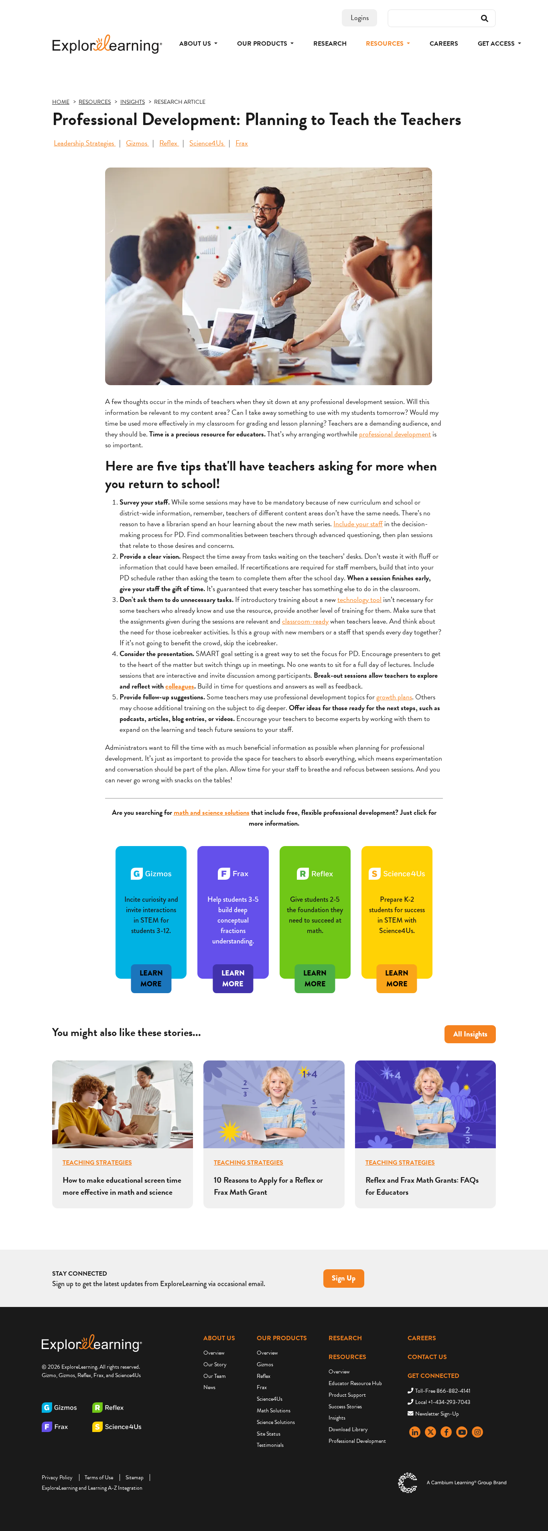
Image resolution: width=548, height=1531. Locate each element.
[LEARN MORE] (397, 955)
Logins (360, 17)
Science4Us (207, 142)
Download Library (348, 1429)
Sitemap (135, 1477)
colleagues (179, 686)
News (209, 1387)
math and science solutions (212, 812)
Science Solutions (276, 1422)
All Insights (470, 1034)
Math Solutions (273, 1410)
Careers (444, 43)
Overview (213, 1353)
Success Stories (345, 1406)
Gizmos (137, 142)
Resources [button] (385, 43)
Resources (347, 1357)
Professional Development (357, 1441)
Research (330, 43)
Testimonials (270, 1445)
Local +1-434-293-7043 (442, 1402)
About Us (219, 1338)
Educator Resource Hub (355, 1383)
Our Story (215, 1364)
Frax (241, 142)
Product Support (347, 1395)
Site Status (268, 1434)
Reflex (169, 142)
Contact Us (427, 1357)
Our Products (282, 1338)
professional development (395, 433)
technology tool (359, 599)
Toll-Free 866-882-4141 (443, 1391)
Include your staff (358, 523)
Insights (337, 1418)
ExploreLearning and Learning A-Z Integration (92, 1488)
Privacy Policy (57, 1477)
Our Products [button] (263, 43)
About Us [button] (196, 43)
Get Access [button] (497, 43)
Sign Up (343, 1278)
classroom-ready (305, 621)
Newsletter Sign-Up (437, 1414)
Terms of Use (99, 1477)
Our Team (214, 1376)
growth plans (394, 696)
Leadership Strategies (85, 142)
